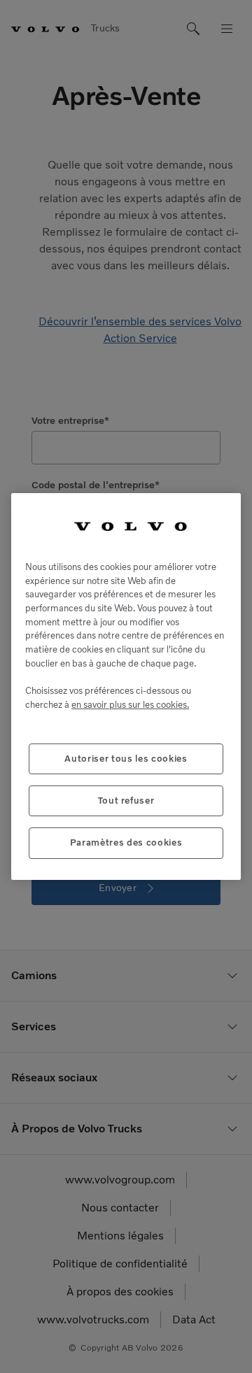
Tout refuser (126, 800)
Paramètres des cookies (126, 842)
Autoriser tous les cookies (125, 758)
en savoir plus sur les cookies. (130, 704)
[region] (126, 686)
